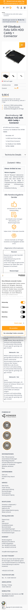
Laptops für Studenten (8, 470)
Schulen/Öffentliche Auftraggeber (12, 468)
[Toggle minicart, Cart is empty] (23, 7)
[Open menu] (4, 7)
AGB (3, 527)
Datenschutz (5, 525)
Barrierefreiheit (6, 533)
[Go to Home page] (9, 7)
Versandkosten (6, 499)
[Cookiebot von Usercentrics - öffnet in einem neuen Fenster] (19, 275)
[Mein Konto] (20, 7)
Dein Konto (5, 491)
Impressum (5, 529)
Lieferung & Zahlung (8, 495)
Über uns (4, 480)
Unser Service (6, 493)
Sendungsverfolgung (8, 501)
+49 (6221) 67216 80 (10, 551)
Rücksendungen (6, 497)
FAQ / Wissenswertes (8, 463)
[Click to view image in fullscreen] (13, 57)
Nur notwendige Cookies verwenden (13, 333)
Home (3, 12)
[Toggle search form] (16, 7)
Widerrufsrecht (6, 518)
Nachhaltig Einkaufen (8, 466)
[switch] (23, 307)
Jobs (3, 484)
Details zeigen (18, 323)
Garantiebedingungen (8, 535)
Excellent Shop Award (8, 482)
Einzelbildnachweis (7, 531)
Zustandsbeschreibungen (9, 465)
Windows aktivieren (7, 472)
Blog (3, 474)
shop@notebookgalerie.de (10, 557)
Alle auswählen (13, 328)
